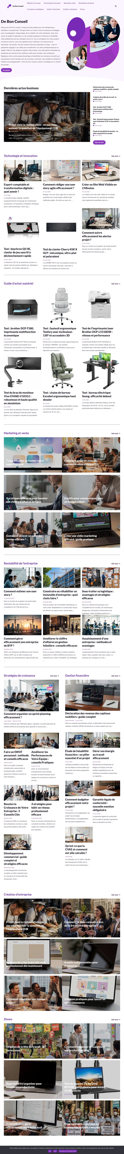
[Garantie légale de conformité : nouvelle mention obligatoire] (106, 788)
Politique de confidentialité (67, 1151)
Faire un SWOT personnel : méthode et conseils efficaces (16, 755)
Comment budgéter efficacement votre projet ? (77, 803)
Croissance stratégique (35, 9)
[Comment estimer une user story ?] (22, 577)
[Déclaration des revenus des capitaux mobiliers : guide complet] (92, 695)
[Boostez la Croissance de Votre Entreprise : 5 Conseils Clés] (17, 793)
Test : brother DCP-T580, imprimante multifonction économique (103, 109)
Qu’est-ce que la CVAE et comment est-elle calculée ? (76, 849)
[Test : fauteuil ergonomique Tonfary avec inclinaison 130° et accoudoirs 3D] (62, 306)
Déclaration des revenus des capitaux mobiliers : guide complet (106, 88)
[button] (116, 6)
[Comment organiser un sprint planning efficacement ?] (31, 695)
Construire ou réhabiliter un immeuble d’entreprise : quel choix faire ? (60, 595)
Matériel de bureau (34, 3)
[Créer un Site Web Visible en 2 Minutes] (101, 170)
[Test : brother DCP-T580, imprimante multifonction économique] (22, 306)
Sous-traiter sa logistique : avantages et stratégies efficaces (98, 595)
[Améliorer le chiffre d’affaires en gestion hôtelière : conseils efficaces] (62, 625)
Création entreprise (70, 9)
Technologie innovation (52, 3)
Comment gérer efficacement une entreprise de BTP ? (21, 642)
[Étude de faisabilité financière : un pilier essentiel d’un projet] (79, 740)
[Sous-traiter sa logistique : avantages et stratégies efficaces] (101, 577)
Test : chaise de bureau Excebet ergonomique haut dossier (59, 396)
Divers (82, 9)
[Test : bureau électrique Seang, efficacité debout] (101, 370)
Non (55, 1151)
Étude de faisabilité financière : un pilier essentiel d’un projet (105, 132)
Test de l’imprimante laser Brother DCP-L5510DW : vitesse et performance (97, 332)
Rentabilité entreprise (86, 3)
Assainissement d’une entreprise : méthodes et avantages (97, 642)
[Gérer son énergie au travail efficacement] (106, 740)
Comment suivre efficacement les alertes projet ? (96, 236)
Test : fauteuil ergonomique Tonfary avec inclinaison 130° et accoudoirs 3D (106, 121)
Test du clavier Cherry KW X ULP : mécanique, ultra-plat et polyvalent (60, 253)
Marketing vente (69, 3)
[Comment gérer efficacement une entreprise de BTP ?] (22, 625)
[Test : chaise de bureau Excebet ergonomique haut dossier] (62, 370)
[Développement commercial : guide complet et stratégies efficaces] (17, 842)
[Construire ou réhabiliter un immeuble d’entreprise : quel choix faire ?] (62, 577)
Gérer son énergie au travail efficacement (103, 754)
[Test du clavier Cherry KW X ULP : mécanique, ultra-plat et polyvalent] (62, 227)
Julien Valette (7, 721)
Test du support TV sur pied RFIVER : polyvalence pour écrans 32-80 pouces (84, 1087)
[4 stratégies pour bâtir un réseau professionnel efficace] (45, 793)
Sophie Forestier (69, 720)
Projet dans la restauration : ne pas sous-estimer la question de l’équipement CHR (25, 925)
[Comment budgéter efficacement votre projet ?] (79, 788)
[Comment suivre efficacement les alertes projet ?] (101, 218)
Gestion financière (53, 9)
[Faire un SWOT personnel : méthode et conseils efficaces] (17, 740)
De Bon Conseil (18, 6)
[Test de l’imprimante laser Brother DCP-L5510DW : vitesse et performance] (101, 306)
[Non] (122, 1150)
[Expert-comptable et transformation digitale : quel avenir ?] (22, 170)
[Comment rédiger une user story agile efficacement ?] (62, 170)
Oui (50, 1151)
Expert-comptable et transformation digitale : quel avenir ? (19, 188)
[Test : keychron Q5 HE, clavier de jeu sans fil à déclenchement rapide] (22, 227)
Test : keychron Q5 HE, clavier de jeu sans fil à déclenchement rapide (17, 252)
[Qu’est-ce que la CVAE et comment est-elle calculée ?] (79, 834)
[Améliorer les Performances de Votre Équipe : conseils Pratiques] (45, 740)
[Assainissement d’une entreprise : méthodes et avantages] (101, 625)
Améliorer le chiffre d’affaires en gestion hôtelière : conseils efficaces (60, 642)
